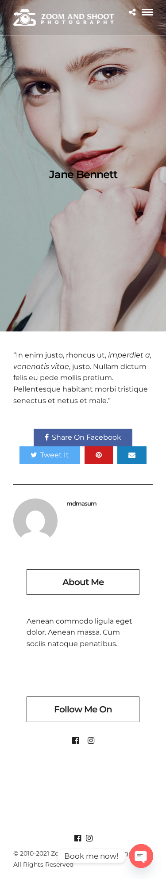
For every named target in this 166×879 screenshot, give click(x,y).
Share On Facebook (86, 437)
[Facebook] (75, 741)
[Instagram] (91, 741)
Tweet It (54, 455)
